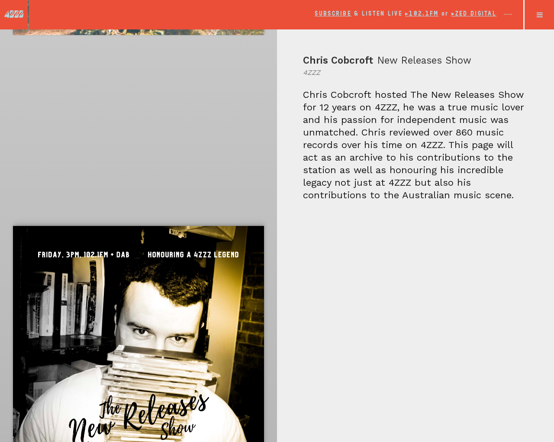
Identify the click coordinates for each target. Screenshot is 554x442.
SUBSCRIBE (333, 13)
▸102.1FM (421, 13)
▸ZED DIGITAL (473, 13)
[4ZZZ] (14, 13)
